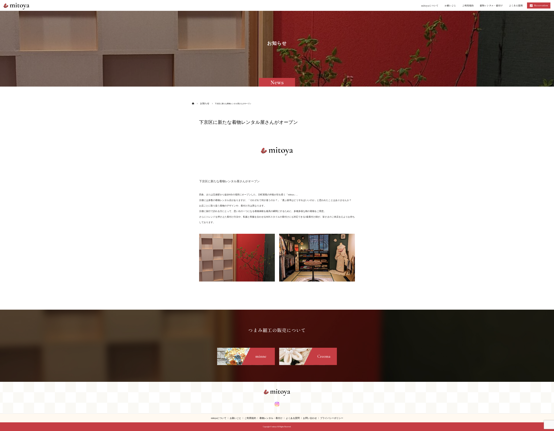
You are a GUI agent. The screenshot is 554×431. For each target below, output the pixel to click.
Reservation (541, 5)
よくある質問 (516, 5)
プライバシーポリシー (331, 418)
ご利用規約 (468, 5)
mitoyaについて (429, 5)
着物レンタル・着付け (491, 5)
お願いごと (450, 5)
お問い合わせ (310, 418)
